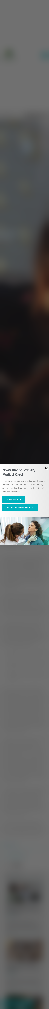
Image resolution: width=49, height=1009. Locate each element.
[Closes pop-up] (47, 468)
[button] (14, 499)
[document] (24, 504)
